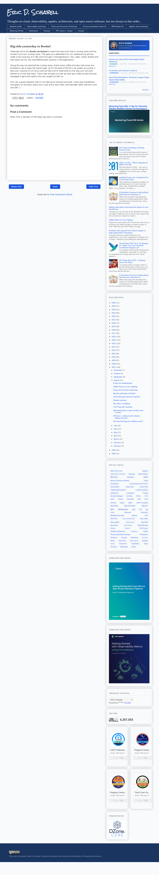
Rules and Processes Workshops (64, 26)
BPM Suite (114, 477)
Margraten (144, 512)
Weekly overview (119, 400)
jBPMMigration (123, 509)
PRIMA (145, 531)
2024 (114, 310)
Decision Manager (116, 496)
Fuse (146, 499)
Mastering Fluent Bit (117, 515)
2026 (114, 303)
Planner (127, 528)
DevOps (129, 496)
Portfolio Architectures (117, 531)
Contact (81, 31)
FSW (139, 499)
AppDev (145, 471)
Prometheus (144, 534)
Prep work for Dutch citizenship (125, 390)
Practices (134, 531)
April (116, 436)
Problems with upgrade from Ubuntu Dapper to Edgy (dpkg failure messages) (127, 232)
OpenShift (144, 522)
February (117, 443)
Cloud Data (114, 484)
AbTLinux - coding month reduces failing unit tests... (126, 417)
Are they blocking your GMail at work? (128, 421)
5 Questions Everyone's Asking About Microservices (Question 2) (133, 276)
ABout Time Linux (116, 471)
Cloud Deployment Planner (139, 484)
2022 (114, 316)
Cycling (39, 98)
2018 (114, 330)
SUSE (112, 544)
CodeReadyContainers (118, 490)
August (117, 380)
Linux (112, 512)
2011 (114, 354)
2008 (114, 364)
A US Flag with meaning (122, 407)
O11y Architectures (128, 519)
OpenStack (114, 525)
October (117, 373)
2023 (114, 313)
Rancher (145, 538)
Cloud (146, 481)
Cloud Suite (130, 487)
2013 (114, 347)
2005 (114, 454)
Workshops (124, 547)
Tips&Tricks (135, 544)
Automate (131, 474)
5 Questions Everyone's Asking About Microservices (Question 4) (133, 193)
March (116, 439)
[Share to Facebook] (20, 98)
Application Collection (117, 474)
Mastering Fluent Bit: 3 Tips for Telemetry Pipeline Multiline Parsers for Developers (128, 107)
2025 (114, 306)
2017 (114, 333)
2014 (114, 343)
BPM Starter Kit (118, 26)
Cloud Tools (144, 487)
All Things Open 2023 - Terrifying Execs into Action (132, 261)
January (117, 446)
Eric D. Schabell (32, 12)
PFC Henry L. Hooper (64, 31)
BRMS (146, 477)
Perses (112, 528)
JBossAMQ (114, 506)
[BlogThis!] (15, 98)
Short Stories (134, 541)
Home (55, 187)
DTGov (138, 496)
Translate (127, 703)
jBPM (112, 509)
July (115, 426)
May (116, 432)
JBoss (130, 503)
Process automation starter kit (94, 26)
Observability (114, 522)
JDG (140, 509)
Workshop (112, 66)
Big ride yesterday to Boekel (124, 393)
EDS (146, 496)
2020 (114, 323)
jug (147, 509)
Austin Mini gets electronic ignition (126, 397)
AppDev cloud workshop (138, 26)
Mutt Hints (113, 519)
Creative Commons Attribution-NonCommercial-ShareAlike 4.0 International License (67, 856)
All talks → (145, 90)
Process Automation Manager (120, 534)
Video (146, 544)
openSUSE (128, 525)
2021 (114, 320)
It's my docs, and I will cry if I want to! (123, 71)
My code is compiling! (121, 404)
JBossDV (145, 506)
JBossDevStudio (129, 506)
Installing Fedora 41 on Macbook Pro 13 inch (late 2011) (133, 178)
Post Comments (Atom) (61, 194)
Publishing (134, 538)
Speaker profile (16, 26)
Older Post (93, 187)
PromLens (113, 538)
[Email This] (13, 98)
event (112, 499)
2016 (114, 337)
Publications (33, 31)
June (116, 429)
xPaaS (133, 547)
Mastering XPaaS (16, 31)
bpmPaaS (130, 477)
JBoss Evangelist (142, 503)
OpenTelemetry (143, 525)
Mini (146, 515)
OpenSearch (130, 522)
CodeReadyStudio (141, 490)
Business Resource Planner (119, 481)
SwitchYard (123, 544)
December (118, 370)
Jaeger (122, 503)
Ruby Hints (122, 541)
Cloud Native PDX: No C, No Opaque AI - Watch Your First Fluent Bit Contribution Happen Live (133, 245)
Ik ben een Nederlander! (122, 383)
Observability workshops (36, 26)
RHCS (112, 541)
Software (46, 31)
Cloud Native (114, 487)
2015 (114, 340)
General (113, 503)
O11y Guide (144, 519)
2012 (114, 350)
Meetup (134, 515)
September (118, 377)
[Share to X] (18, 98)
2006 (114, 450)
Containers (130, 493)
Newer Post (16, 187)
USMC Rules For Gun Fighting (121, 220)
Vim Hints (113, 547)
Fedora (120, 499)
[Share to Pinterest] (22, 98)
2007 (114, 367)
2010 (114, 357)
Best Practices (143, 474)
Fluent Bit (130, 499)
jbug (133, 509)
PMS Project (144, 528)
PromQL (124, 538)
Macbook (128, 512)
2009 (114, 360)
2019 (114, 326)
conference (114, 493)
